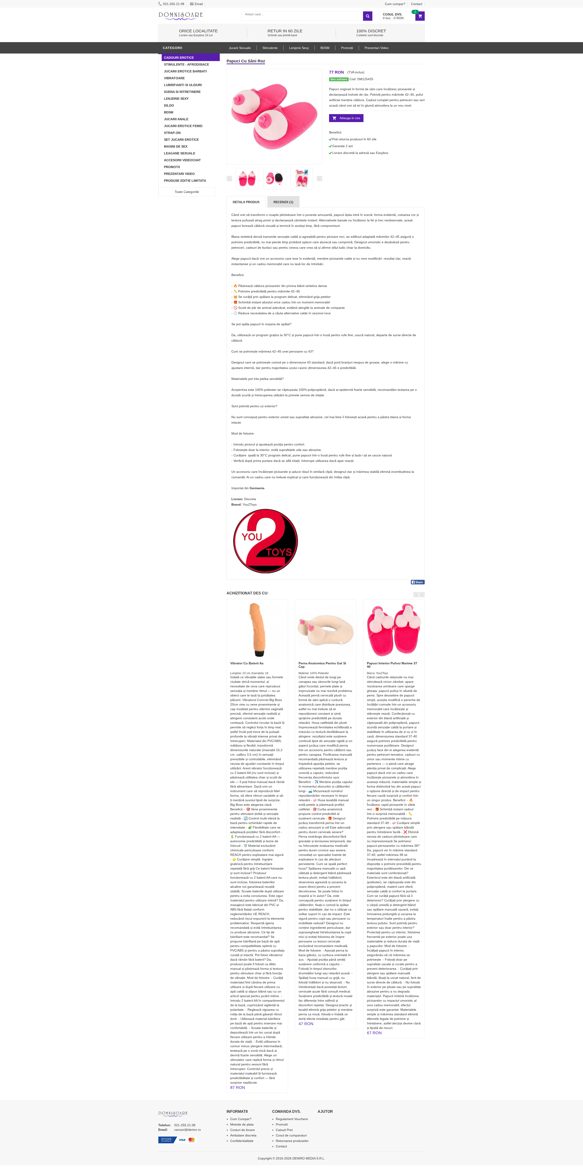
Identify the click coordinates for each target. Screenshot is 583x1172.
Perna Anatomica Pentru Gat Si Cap (322, 664)
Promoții (347, 48)
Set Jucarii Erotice (181, 139)
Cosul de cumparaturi (291, 1135)
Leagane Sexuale (179, 153)
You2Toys (250, 504)
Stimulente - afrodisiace (186, 64)
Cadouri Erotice (179, 57)
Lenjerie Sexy (176, 98)
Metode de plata (242, 1124)
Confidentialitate (241, 1141)
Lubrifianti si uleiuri (183, 85)
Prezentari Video (179, 174)
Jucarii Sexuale (240, 48)
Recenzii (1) (283, 202)
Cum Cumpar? (240, 1119)
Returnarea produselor (292, 1141)
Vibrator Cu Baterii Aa (246, 663)
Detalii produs (246, 202)
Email (199, 4)
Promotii (172, 167)
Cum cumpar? (395, 4)
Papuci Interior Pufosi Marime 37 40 (392, 664)
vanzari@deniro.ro (187, 1129)
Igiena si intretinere (182, 92)
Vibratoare (174, 78)
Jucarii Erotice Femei (183, 126)
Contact (416, 4)
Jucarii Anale (176, 119)
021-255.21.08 (173, 4)
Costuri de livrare (242, 1130)
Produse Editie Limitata (185, 180)
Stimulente (270, 48)
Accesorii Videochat (182, 160)
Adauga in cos (350, 118)
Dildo (169, 105)
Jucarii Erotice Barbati (185, 71)
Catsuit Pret (284, 1130)
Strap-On (172, 133)
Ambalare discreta (243, 1135)
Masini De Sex (175, 146)
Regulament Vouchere (292, 1119)
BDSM (168, 112)
